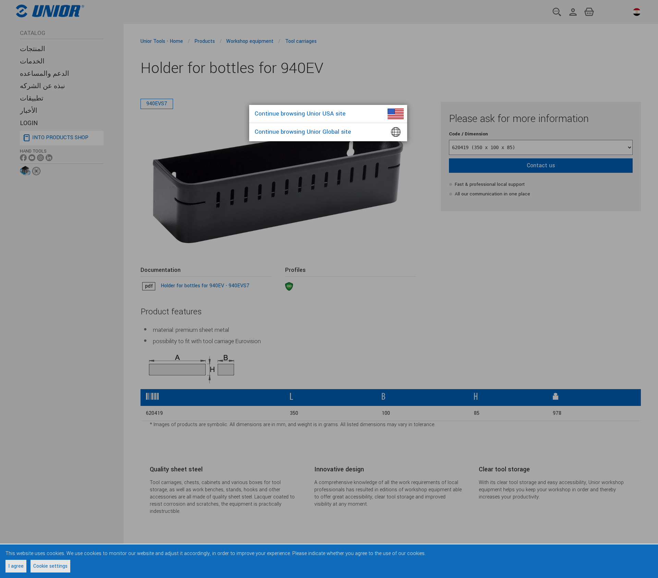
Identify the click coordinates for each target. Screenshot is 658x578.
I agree (16, 566)
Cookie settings (50, 566)
